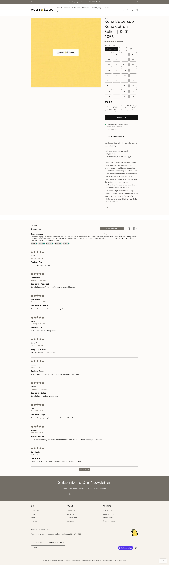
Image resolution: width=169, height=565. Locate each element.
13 (133, 91)
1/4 (123, 49)
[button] (60, 12)
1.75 (108, 59)
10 (116, 86)
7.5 (108, 81)
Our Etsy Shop (72, 517)
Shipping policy (107, 560)
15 (133, 96)
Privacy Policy (108, 511)
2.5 (133, 59)
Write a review (111, 229)
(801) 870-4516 (75, 534)
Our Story (70, 514)
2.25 (124, 59)
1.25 (124, 54)
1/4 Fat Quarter (111, 49)
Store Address (112, 130)
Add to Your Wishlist (115, 136)
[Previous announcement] (31, 2)
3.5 (133, 65)
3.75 (108, 70)
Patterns (34, 521)
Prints (33, 517)
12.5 (124, 91)
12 (116, 91)
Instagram (70, 521)
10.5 (124, 86)
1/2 (131, 49)
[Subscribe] (100, 494)
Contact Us (71, 511)
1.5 (133, 54)
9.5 (108, 86)
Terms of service (96, 560)
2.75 (108, 65)
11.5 (108, 91)
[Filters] (131, 228)
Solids (33, 514)
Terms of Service (109, 521)
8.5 (125, 81)
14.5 (124, 96)
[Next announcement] (137, 2)
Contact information (120, 560)
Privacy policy (86, 560)
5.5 (108, 75)
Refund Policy (108, 517)
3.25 (124, 65)
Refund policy (76, 560)
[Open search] (127, 228)
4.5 (125, 70)
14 (116, 96)
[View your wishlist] (132, 10)
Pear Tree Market (53, 560)
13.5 (108, 96)
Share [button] (109, 208)
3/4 (108, 54)
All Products (35, 511)
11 (133, 86)
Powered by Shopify (64, 560)
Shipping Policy (108, 514)
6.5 (125, 75)
